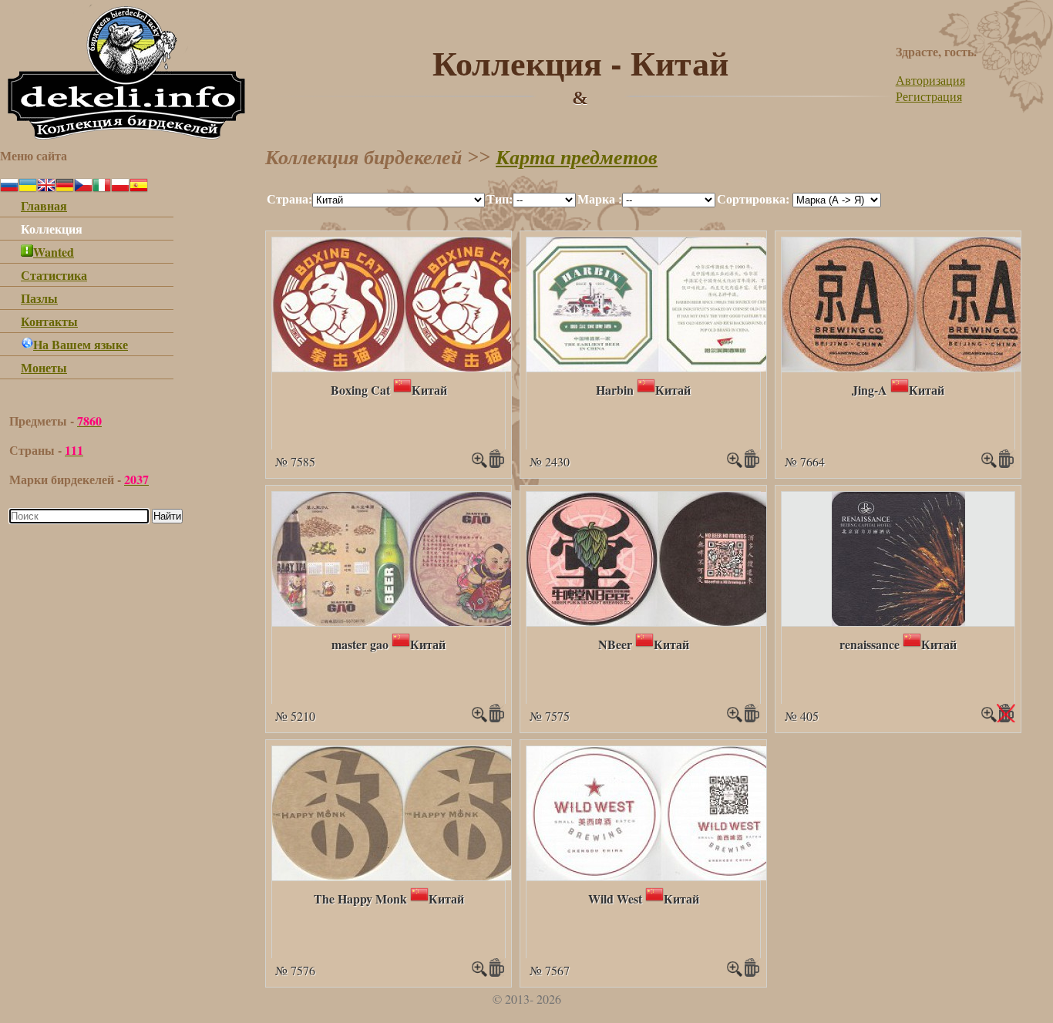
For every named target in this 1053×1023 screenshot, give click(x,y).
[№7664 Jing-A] (916, 366)
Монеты (44, 367)
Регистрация (929, 96)
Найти (167, 516)
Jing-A (869, 390)
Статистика (54, 275)
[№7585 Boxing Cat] (405, 366)
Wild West (615, 898)
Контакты (49, 321)
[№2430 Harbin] (659, 366)
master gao (360, 644)
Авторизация (930, 80)
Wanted (53, 252)
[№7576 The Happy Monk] (405, 875)
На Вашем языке (80, 344)
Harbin (615, 390)
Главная (44, 205)
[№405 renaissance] (898, 621)
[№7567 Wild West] (661, 875)
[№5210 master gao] (409, 621)
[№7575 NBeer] (659, 621)
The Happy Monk (360, 898)
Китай (429, 390)
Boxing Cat (360, 390)
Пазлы (39, 298)
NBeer (615, 644)
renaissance (869, 644)
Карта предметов (577, 157)
